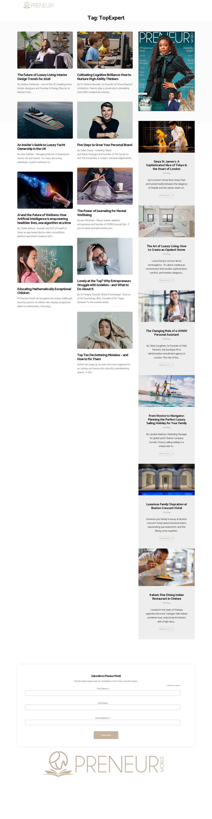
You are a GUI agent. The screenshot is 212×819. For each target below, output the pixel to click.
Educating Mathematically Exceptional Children (44, 291)
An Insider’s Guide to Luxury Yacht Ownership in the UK (41, 147)
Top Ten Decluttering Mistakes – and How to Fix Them (102, 357)
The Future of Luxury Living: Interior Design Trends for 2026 (42, 77)
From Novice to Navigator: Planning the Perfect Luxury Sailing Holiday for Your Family (166, 419)
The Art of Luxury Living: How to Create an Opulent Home (166, 248)
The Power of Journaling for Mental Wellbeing (101, 213)
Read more (165, 195)
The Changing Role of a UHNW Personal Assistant (166, 333)
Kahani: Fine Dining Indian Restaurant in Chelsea (166, 597)
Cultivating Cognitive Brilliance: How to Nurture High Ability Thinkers (104, 77)
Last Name (103, 703)
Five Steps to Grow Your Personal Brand (104, 145)
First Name (103, 688)
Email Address (102, 718)
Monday (166, 173)
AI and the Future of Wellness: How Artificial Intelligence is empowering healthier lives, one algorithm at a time (44, 219)
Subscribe (106, 735)
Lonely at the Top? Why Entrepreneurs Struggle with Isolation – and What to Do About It (104, 285)
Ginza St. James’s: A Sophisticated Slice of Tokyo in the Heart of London (166, 165)
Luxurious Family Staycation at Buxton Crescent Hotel (166, 506)
